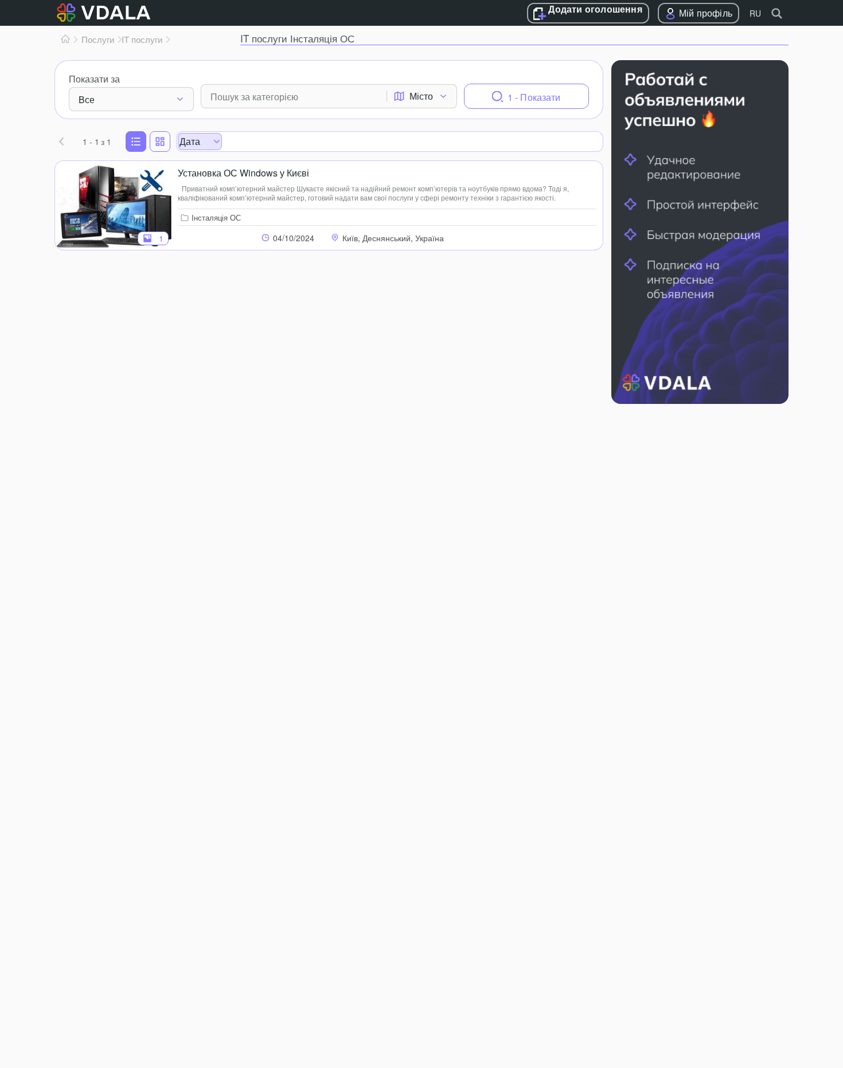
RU (755, 13)
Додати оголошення (595, 9)
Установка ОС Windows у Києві (243, 172)
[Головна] (65, 39)
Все (87, 99)
